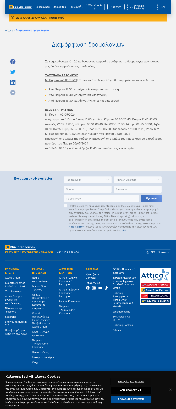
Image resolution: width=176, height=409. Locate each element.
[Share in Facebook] (12, 61)
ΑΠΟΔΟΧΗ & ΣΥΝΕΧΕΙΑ (131, 399)
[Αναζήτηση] (81, 6)
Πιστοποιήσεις (40, 352)
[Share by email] (12, 92)
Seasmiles (10, 316)
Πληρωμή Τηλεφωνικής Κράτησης (40, 343)
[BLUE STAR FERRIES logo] (20, 7)
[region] (88, 390)
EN (163, 6)
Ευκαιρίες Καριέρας (43, 357)
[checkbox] (65, 205)
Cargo (35, 362)
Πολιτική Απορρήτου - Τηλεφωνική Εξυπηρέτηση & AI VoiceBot (123, 300)
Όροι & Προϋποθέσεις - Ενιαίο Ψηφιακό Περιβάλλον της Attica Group (41, 320)
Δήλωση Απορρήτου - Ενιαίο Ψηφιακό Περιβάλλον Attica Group (124, 282)
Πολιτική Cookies (123, 325)
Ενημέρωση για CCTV (121, 318)
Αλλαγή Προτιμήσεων (131, 381)
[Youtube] (100, 288)
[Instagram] (94, 288)
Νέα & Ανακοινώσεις (40, 279)
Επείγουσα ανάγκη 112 (16, 323)
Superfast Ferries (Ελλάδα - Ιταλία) (15, 284)
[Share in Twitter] (12, 71)
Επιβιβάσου (59, 6)
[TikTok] (106, 288)
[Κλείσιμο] (170, 389)
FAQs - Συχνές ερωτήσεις (40, 333)
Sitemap (117, 330)
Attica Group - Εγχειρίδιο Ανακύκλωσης (13, 300)
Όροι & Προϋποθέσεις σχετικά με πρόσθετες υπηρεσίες (40, 301)
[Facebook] (88, 288)
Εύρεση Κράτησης (69, 301)
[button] (88, 179)
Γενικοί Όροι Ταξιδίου (39, 288)
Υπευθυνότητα (14, 291)
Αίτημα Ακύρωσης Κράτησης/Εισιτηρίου (69, 293)
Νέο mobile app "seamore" (14, 310)
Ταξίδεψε (74, 6)
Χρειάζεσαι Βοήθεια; (92, 276)
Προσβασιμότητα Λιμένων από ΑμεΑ (16, 332)
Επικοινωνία (93, 282)
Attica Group (12, 277)
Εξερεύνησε (43, 6)
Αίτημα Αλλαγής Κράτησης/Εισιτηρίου (68, 281)
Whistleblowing (121, 311)
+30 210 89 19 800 (68, 252)
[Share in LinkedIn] (12, 82)
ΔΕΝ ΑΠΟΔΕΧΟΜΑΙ (131, 390)
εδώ (124, 230)
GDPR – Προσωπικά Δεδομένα (124, 271)
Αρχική (9, 30)
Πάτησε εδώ (56, 17)
